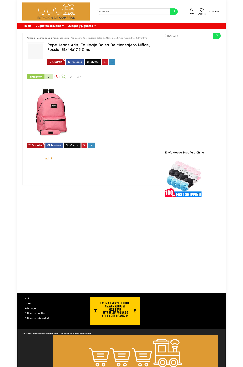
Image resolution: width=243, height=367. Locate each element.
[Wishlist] (202, 10)
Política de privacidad (36, 318)
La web (28, 303)
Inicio (28, 26)
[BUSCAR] (174, 11)
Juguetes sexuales (48, 26)
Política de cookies (34, 313)
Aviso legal (30, 308)
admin (49, 158)
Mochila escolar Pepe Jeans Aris (53, 38)
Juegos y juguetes (80, 26)
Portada (31, 38)
